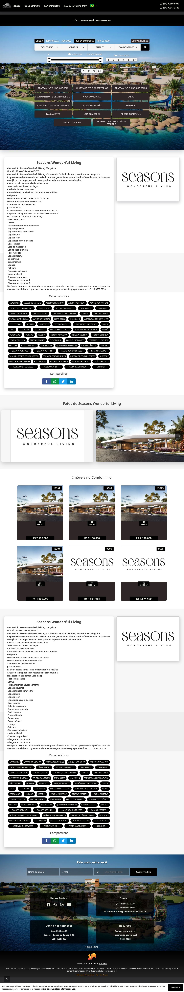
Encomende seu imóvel (125, 935)
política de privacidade (49, 989)
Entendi (175, 987)
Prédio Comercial (131, 114)
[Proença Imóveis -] (92, 883)
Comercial (131, 105)
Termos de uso (102, 975)
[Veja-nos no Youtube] (69, 905)
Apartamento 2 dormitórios (92, 88)
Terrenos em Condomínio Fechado (111, 122)
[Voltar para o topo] (7, 979)
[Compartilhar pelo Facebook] (46, 381)
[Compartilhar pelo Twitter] (63, 381)
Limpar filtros (140, 40)
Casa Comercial (92, 96)
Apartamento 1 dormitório (53, 88)
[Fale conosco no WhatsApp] (55, 905)
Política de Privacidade (85, 975)
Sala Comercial (72, 122)
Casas (131, 96)
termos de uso (68, 989)
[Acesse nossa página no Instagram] (62, 905)
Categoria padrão (92, 105)
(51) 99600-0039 (84, 20)
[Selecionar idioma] (94, 5)
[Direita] (179, 436)
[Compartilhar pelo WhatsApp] (55, 381)
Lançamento (53, 114)
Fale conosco (125, 938)
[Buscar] (145, 47)
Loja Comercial (92, 114)
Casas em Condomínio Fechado (53, 105)
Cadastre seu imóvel (125, 931)
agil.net (103, 963)
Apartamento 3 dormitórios (131, 88)
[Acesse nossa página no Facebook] (48, 905)
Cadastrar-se (143, 871)
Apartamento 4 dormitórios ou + (53, 96)
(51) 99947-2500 (103, 20)
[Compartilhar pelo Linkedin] (71, 381)
